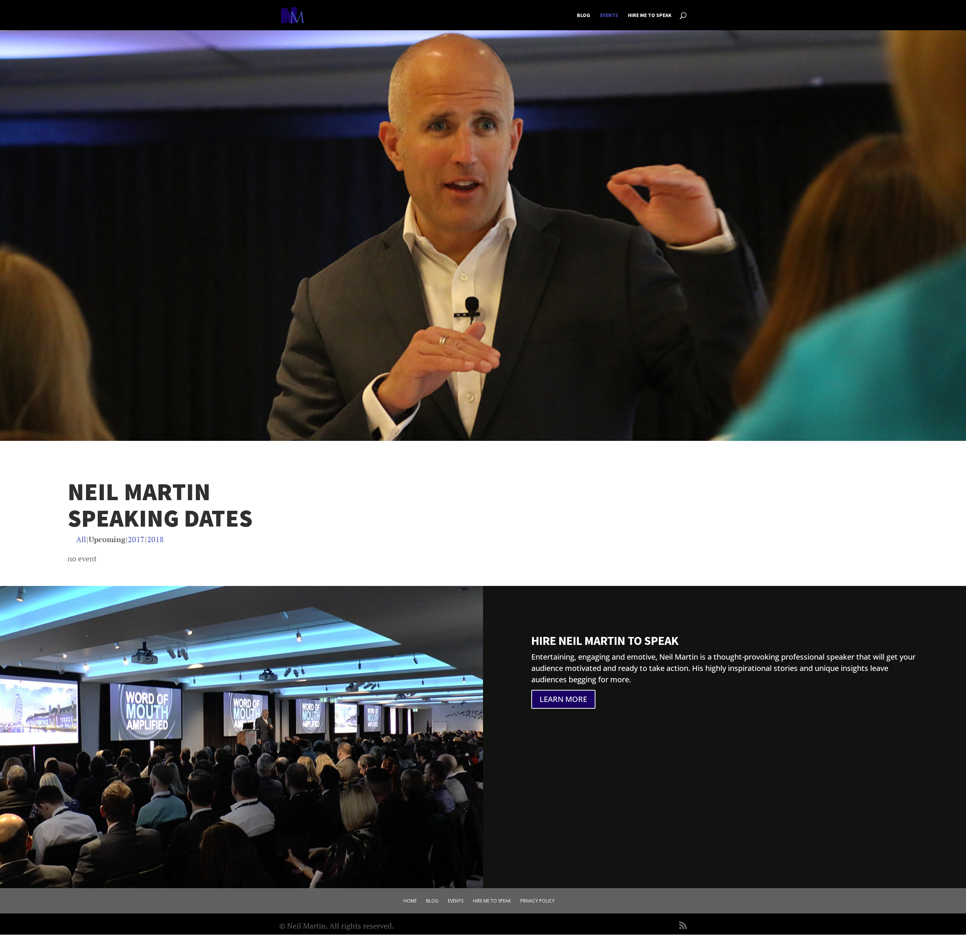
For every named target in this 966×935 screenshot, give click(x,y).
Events (609, 15)
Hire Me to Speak (650, 15)
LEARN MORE (563, 699)
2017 (136, 539)
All (81, 539)
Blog (583, 15)
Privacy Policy (537, 901)
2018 (155, 539)
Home (410, 901)
